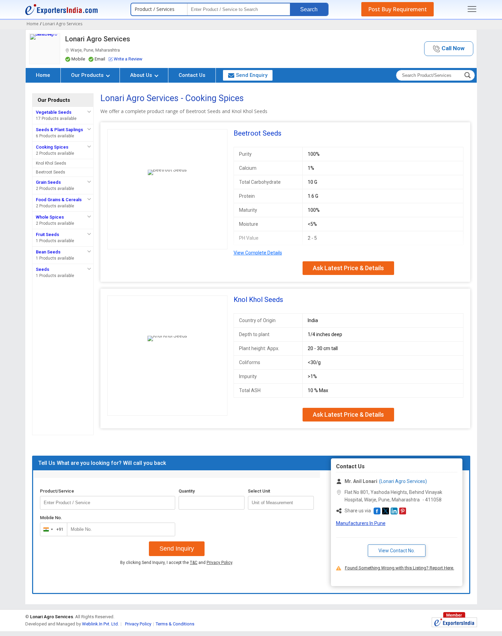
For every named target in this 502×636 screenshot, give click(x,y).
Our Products (88, 75)
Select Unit (259, 491)
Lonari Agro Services (97, 39)
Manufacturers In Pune (361, 523)
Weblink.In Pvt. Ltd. (100, 623)
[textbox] (281, 503)
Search (309, 9)
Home (43, 75)
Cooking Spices (52, 147)
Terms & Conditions (175, 623)
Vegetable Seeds (53, 112)
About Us (141, 75)
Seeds (42, 269)
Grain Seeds (48, 182)
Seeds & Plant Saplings (59, 129)
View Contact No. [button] (396, 550)
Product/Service (57, 491)
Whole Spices (50, 217)
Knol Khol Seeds (51, 163)
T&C (193, 562)
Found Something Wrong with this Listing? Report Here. (399, 567)
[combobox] (52, 529)
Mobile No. (51, 517)
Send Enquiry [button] (251, 75)
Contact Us (192, 75)
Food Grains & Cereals (59, 199)
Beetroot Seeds (50, 172)
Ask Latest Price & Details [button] (348, 268)
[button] (448, 49)
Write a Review (128, 58)
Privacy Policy (219, 562)
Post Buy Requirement (397, 9)
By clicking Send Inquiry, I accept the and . (176, 562)
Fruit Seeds (47, 234)
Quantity (187, 491)
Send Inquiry (176, 548)
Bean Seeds (48, 251)
